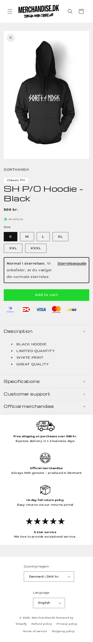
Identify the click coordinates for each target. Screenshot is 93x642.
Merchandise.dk (43, 617)
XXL (13, 248)
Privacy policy (67, 623)
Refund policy (41, 623)
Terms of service (35, 631)
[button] (9, 11)
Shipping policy (63, 631)
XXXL (36, 248)
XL (60, 236)
